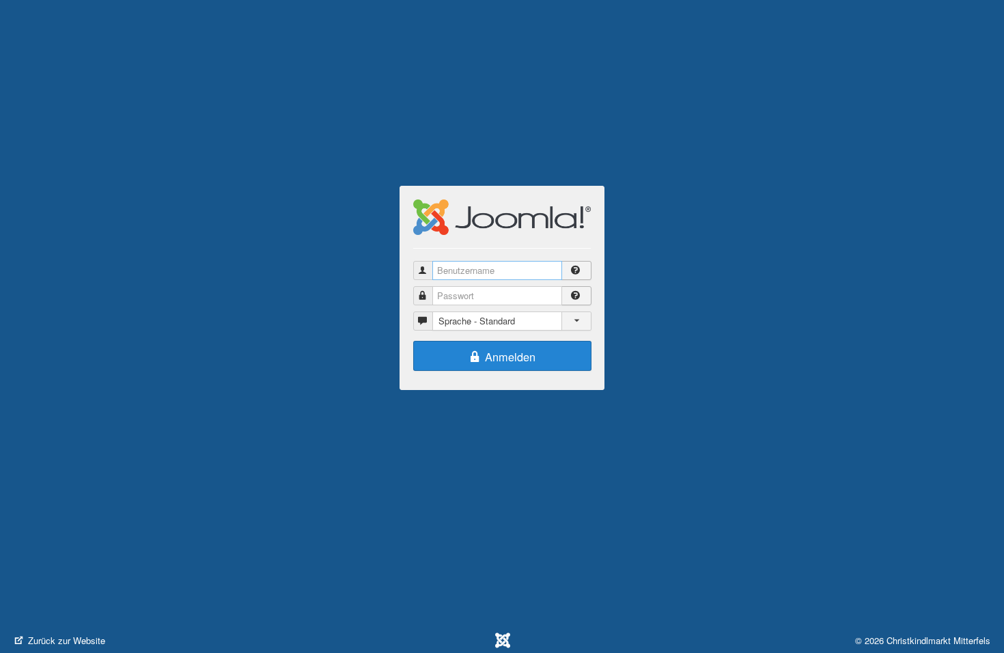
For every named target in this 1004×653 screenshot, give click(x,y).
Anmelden (508, 356)
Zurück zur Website (65, 641)
